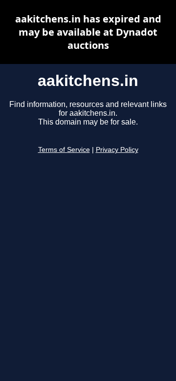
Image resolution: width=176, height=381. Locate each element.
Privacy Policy (117, 149)
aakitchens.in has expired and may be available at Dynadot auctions (88, 32)
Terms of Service (64, 149)
